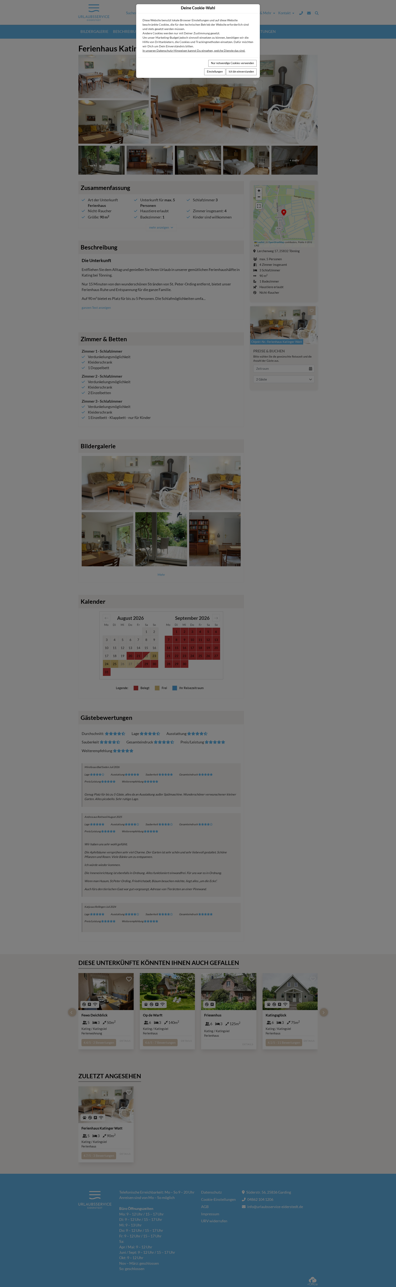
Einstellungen (215, 71)
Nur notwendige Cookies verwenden (232, 63)
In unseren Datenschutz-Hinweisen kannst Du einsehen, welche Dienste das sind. (194, 50)
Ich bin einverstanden (241, 71)
